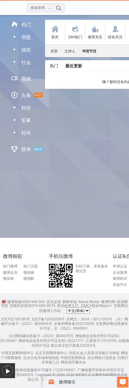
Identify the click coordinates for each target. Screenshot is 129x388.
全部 (54, 51)
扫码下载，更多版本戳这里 (92, 268)
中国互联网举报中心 (17, 352)
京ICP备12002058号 (48, 319)
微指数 (28, 278)
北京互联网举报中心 (51, 352)
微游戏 (8, 278)
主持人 (69, 51)
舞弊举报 (69, 301)
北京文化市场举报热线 (41, 357)
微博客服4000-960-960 (26, 301)
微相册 (28, 272)
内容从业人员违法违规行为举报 (94, 352)
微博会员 (10, 272)
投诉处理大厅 (68, 305)
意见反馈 (53, 301)
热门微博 (10, 266)
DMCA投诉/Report (96, 305)
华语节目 (89, 51)
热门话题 (30, 266)
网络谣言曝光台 (73, 362)
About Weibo (89, 301)
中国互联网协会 (73, 357)
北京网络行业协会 (101, 357)
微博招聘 (108, 301)
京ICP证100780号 (15, 319)
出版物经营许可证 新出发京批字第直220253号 (80, 343)
